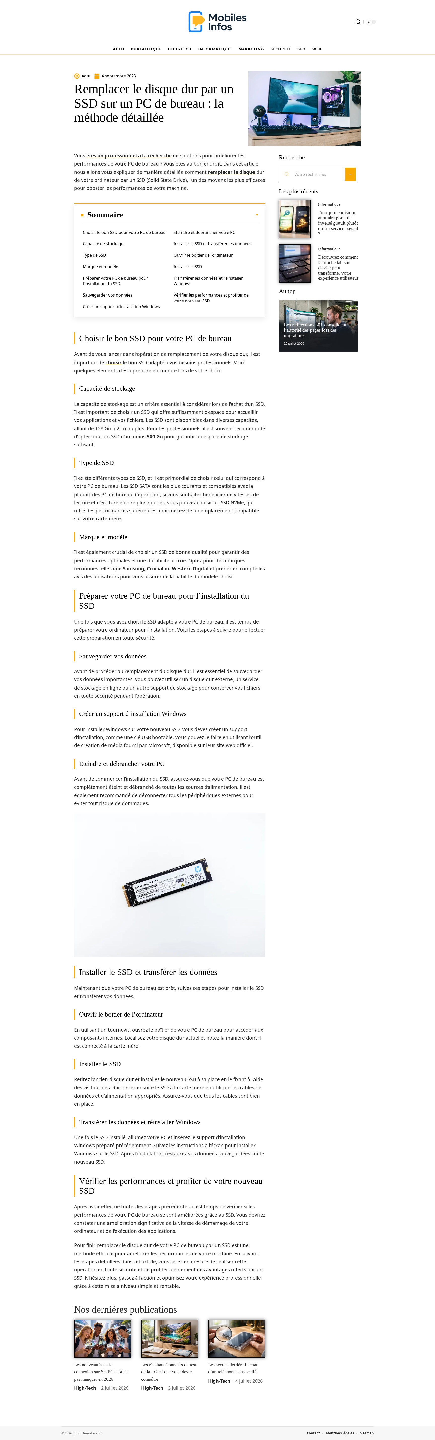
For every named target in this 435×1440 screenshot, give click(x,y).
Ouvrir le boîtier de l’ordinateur (203, 255)
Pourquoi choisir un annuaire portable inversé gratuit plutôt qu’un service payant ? (338, 223)
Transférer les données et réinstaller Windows (208, 280)
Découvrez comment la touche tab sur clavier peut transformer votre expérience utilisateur (338, 267)
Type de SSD (94, 255)
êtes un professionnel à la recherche (129, 155)
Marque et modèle (100, 266)
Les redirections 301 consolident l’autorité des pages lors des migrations (315, 330)
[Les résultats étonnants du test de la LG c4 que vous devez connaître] (169, 1339)
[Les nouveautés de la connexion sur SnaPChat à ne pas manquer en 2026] (102, 1339)
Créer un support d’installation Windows (121, 306)
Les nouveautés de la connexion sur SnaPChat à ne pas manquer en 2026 (101, 1372)
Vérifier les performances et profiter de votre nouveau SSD (211, 297)
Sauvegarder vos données (107, 295)
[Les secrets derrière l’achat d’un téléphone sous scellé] (236, 1339)
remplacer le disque (231, 172)
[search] (358, 22)
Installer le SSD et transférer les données (212, 243)
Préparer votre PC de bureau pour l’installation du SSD (115, 280)
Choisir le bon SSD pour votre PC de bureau (124, 232)
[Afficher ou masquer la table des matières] (191, 215)
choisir (113, 362)
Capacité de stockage (103, 243)
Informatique (329, 204)
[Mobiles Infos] (217, 22)
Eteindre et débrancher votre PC (204, 232)
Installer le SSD (188, 266)
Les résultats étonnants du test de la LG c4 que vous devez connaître (168, 1372)
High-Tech (85, 1387)
